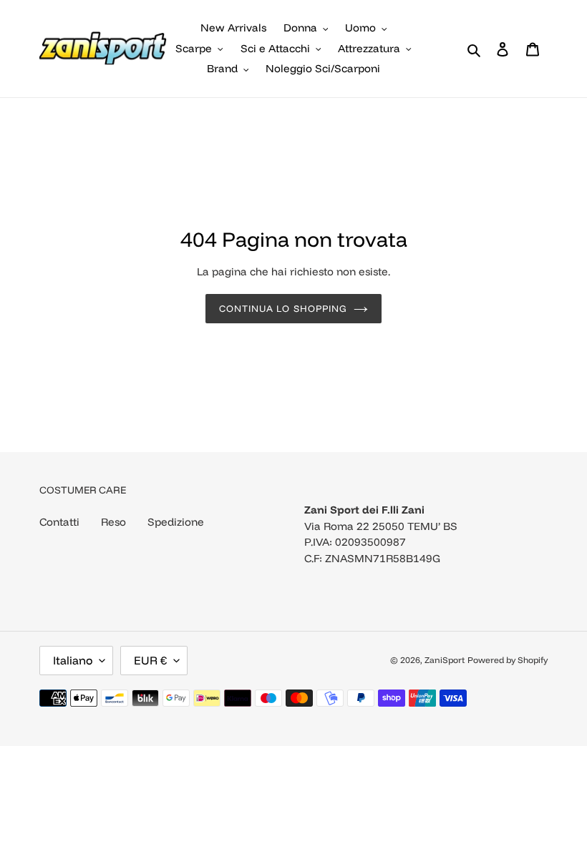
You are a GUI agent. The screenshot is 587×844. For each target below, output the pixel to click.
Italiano (72, 660)
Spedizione (175, 522)
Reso (113, 522)
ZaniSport (445, 659)
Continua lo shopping (282, 308)
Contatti (59, 522)
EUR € (150, 660)
